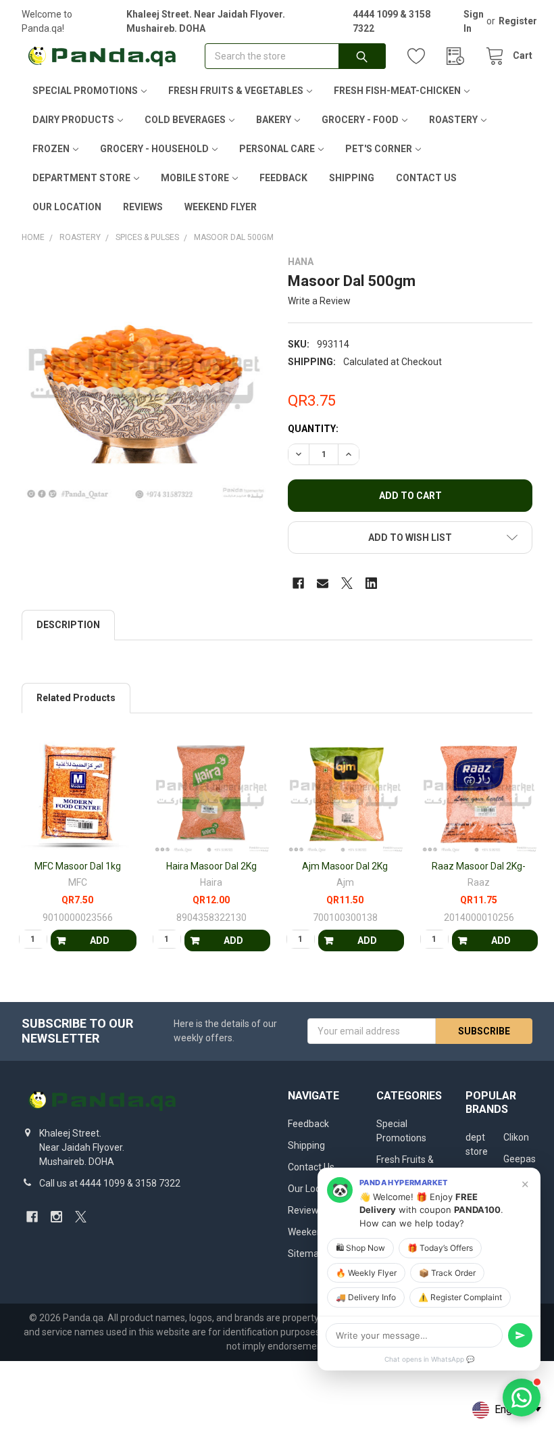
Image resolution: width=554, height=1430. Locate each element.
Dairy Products (73, 119)
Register (518, 21)
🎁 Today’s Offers (440, 1248)
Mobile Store (195, 177)
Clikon (516, 1137)
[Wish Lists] (419, 56)
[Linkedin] (371, 583)
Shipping (351, 177)
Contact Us (426, 177)
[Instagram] (56, 1216)
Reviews (143, 206)
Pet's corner (378, 148)
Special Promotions (85, 90)
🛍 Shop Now (360, 1248)
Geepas (519, 1158)
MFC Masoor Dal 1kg (77, 866)
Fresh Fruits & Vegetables (235, 90)
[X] (346, 583)
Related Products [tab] (76, 697)
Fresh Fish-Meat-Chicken (397, 90)
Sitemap (306, 1253)
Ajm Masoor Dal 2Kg (345, 866)
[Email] (322, 583)
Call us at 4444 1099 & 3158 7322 (109, 1183)
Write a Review (319, 300)
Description (68, 624)
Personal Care (277, 148)
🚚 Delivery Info (366, 1297)
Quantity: (313, 428)
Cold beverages (185, 119)
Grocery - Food (360, 119)
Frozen (51, 148)
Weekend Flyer (220, 206)
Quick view (83, 845)
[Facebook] (298, 583)
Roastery (453, 119)
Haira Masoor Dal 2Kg (211, 866)
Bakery (273, 119)
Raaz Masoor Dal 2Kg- (479, 866)
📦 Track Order (447, 1273)
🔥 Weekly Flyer (366, 1273)
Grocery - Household (154, 148)
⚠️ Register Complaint (460, 1297)
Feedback (283, 177)
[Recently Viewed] (458, 56)
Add (99, 940)
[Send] (520, 1335)
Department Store (81, 177)
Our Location (66, 206)
